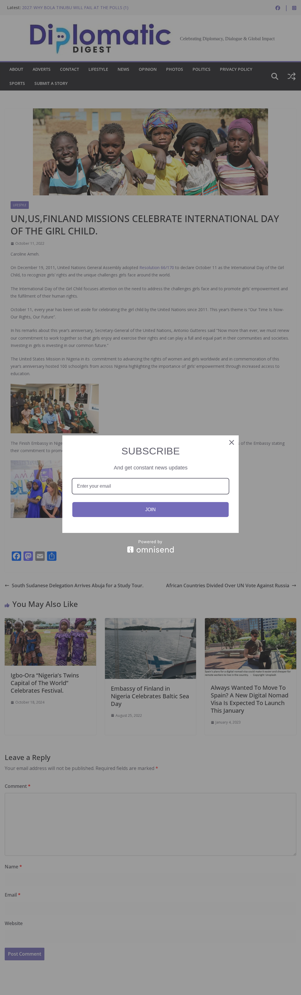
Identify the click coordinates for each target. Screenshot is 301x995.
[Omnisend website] (150, 546)
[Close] (232, 442)
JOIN (150, 509)
